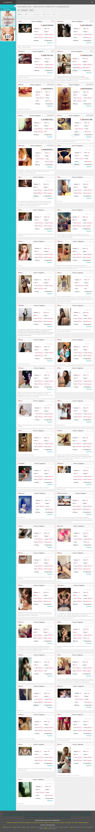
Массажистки (47, 14)
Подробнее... (50, 42)
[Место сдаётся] (8, 11)
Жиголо (56, 14)
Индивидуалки (37, 14)
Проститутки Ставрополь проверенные (26, 2)
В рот (31, 10)
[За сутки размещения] (8, 26)
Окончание (24, 10)
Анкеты (21, 14)
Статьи (28, 14)
